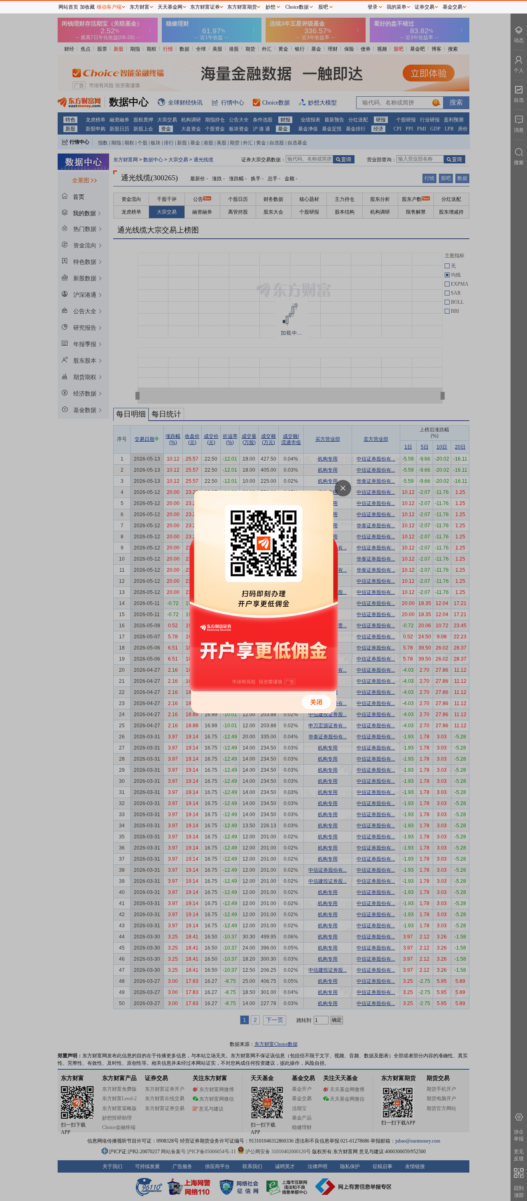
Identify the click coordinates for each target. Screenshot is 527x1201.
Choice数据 (297, 7)
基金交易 (452, 7)
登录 (373, 7)
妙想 (270, 7)
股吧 (323, 7)
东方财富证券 (205, 7)
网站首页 (68, 7)
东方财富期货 (242, 7)
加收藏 (87, 7)
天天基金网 (170, 7)
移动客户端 (109, 7)
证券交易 (424, 7)
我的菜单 (396, 7)
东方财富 (139, 7)
